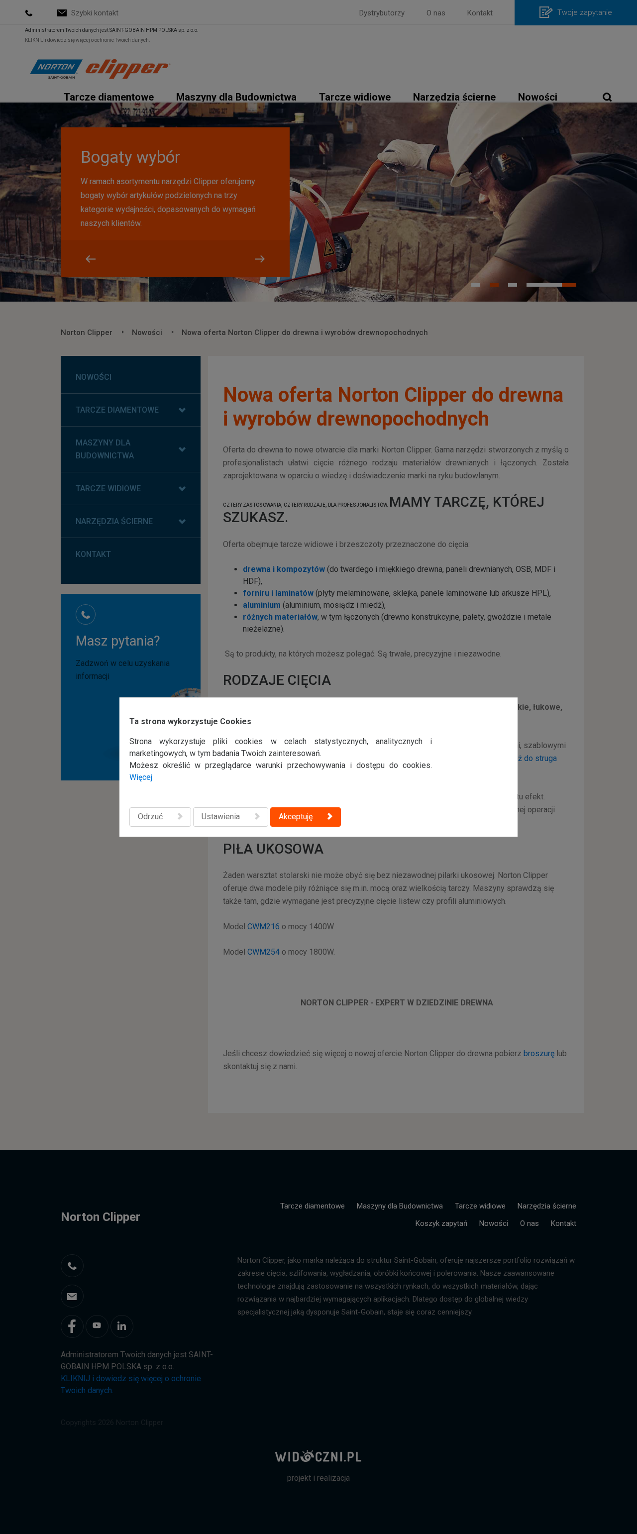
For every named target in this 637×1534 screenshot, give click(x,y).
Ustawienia (221, 816)
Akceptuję (296, 816)
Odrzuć (150, 816)
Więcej (140, 777)
